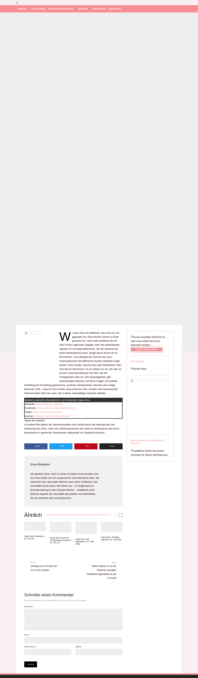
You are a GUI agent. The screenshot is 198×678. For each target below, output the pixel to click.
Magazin (22, 9)
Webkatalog (99, 9)
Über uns (83, 9)
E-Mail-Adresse (30, 647)
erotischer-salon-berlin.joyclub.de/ (52, 416)
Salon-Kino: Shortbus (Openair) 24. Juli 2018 (111, 538)
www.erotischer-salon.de (49, 404)
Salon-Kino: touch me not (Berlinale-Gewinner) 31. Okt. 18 (60, 540)
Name (27, 635)
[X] (172, 8)
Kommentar (29, 607)
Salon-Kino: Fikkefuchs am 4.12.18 (34, 537)
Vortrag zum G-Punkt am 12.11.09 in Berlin (43, 566)
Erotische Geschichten (60, 9)
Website (78, 647)
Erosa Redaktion (40, 464)
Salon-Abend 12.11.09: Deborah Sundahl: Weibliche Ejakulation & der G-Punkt (101, 571)
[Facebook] (168, 8)
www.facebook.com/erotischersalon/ (55, 408)
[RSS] (176, 8)
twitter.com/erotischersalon (47, 412)
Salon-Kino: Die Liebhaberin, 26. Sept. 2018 (84, 541)
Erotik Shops (38, 9)
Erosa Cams (115, 9)
